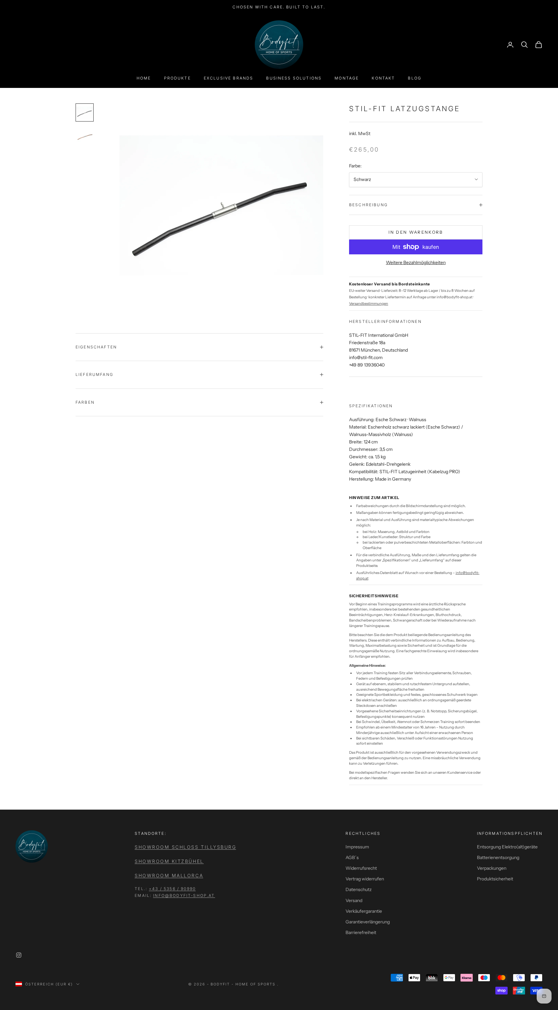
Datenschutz (359, 889)
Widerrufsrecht (361, 868)
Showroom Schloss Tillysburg (185, 847)
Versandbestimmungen (368, 303)
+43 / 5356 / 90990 (172, 888)
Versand (354, 900)
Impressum (357, 847)
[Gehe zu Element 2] (85, 136)
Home (144, 78)
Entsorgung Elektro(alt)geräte (507, 847)
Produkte (177, 78)
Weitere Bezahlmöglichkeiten (416, 262)
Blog (414, 78)
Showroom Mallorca (169, 875)
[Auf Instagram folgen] (19, 955)
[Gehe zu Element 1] (85, 112)
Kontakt (383, 78)
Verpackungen (491, 868)
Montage (347, 78)
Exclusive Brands (228, 78)
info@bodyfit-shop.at (184, 895)
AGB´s (352, 857)
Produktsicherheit (495, 879)
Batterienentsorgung (498, 857)
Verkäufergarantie (364, 911)
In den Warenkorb (415, 232)
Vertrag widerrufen (365, 879)
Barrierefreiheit (361, 932)
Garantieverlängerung (368, 922)
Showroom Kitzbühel (169, 861)
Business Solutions (294, 78)
